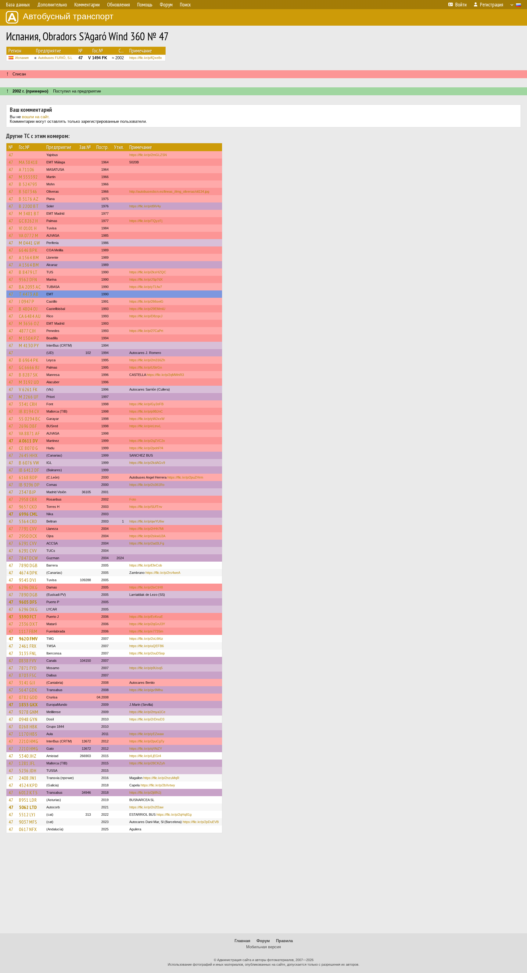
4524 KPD (28, 785)
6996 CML (28, 514)
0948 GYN (28, 719)
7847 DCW (28, 558)
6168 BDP (28, 477)
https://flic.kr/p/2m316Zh (147, 360)
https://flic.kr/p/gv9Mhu (146, 690)
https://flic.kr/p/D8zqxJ (146, 316)
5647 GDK (28, 690)
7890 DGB (28, 565)
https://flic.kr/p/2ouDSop (147, 653)
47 (11, 155)
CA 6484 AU (30, 316)
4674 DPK (28, 573)
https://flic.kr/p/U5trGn (145, 367)
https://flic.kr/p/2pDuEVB (201, 822)
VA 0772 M (28, 235)
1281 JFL (27, 763)
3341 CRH (28, 404)
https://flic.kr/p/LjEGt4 (145, 756)
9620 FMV (28, 639)
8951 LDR (28, 800)
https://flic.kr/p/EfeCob (145, 565)
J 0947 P (26, 301)
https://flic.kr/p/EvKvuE (146, 616)
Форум (263, 940)
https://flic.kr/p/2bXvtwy (158, 785)
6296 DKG (28, 587)
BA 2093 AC (30, 287)
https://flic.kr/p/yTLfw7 (145, 287)
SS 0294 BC (30, 419)
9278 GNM (28, 712)
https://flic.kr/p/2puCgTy (146, 741)
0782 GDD (28, 697)
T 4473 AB (29, 294)
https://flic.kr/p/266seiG (146, 301)
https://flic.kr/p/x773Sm (146, 631)
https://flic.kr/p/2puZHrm (185, 477)
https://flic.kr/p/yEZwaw (146, 734)
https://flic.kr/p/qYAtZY (145, 748)
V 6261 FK (28, 389)
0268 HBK (28, 726)
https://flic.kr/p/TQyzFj (145, 221)
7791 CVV (28, 529)
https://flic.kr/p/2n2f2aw (146, 807)
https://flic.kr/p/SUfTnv (145, 506)
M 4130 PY (29, 345)
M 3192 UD (29, 382)
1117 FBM (28, 631)
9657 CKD (28, 507)
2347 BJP (27, 492)
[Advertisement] (263, 886)
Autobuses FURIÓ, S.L (55, 58)
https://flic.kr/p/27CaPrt (146, 331)
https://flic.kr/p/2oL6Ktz (146, 638)
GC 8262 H (28, 221)
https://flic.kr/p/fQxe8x (145, 58)
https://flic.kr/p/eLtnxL (145, 426)
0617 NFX (28, 829)
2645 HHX (28, 455)
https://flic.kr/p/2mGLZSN (148, 155)
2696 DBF (28, 426)
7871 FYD (28, 668)
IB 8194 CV (29, 411)
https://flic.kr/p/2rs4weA (162, 572)
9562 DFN (28, 279)
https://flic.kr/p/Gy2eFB (146, 404)
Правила (284, 940)
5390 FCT (28, 617)
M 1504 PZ (29, 338)
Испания (22, 58)
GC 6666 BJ (29, 367)
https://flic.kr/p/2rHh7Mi (146, 528)
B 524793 (28, 184)
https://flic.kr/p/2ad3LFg (146, 543)
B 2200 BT (29, 206)
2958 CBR (28, 499)
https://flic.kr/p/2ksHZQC (147, 272)
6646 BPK (28, 250)
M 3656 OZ (29, 323)
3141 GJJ (27, 683)
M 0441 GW (29, 243)
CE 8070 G (28, 448)
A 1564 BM (29, 257)
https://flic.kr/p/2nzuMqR (161, 778)
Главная (242, 940)
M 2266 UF (29, 397)
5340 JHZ (28, 756)
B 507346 (28, 191)
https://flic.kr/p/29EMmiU (147, 309)
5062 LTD (28, 807)
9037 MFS (28, 822)
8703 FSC (28, 675)
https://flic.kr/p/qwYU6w (146, 521)
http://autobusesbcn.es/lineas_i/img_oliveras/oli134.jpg (169, 191)
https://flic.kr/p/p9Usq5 (146, 668)
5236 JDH (28, 770)
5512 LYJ (27, 814)
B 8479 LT (28, 272)
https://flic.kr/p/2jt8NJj (145, 792)
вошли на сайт (35, 117)
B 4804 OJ (28, 309)
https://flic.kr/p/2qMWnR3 (165, 375)
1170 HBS (28, 734)
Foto (132, 499)
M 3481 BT (29, 213)
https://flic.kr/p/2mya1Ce (147, 712)
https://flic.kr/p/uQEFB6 (146, 646)
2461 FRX (28, 646)
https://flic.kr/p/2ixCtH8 (146, 587)
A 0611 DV (28, 441)
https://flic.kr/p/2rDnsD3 (146, 719)
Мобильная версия (263, 947)
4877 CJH (27, 331)
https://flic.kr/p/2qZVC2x (147, 441)
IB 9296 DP (29, 485)
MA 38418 (28, 162)
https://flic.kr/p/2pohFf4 (146, 448)
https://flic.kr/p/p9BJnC (146, 411)
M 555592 (28, 177)
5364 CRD (28, 521)
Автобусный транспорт (68, 16)
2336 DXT (28, 624)
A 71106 (26, 169)
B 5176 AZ (29, 199)
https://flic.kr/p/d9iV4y (145, 206)
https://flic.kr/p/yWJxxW (146, 419)
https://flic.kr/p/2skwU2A (147, 536)
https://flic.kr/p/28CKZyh (147, 763)
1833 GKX (28, 705)
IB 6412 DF (29, 470)
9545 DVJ (27, 580)
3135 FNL (28, 653)
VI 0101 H (28, 228)
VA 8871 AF (29, 433)
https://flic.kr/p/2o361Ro (146, 485)
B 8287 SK (28, 375)
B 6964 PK (29, 360)
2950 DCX (28, 536)
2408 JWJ (27, 778)
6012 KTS (28, 792)
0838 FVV (28, 661)
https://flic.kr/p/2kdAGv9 (147, 463)
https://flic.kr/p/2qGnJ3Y (147, 624)
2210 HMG (28, 741)
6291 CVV (28, 543)
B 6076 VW (29, 463)
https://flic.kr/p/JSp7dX (146, 279)
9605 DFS (28, 602)
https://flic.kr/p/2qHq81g (174, 814)
